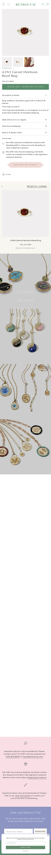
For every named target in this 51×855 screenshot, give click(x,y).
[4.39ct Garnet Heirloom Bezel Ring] (25, 213)
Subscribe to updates (25, 847)
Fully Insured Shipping (11, 126)
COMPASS (25, 291)
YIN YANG (25, 300)
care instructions (23, 796)
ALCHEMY (25, 317)
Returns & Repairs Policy (12, 132)
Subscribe (40, 831)
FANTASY (25, 309)
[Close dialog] (48, 835)
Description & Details (10, 95)
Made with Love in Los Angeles (14, 120)
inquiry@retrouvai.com (33, 757)
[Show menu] (3, 4)
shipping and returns (36, 778)
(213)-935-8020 (13, 757)
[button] (8, 4)
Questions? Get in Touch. (25, 165)
